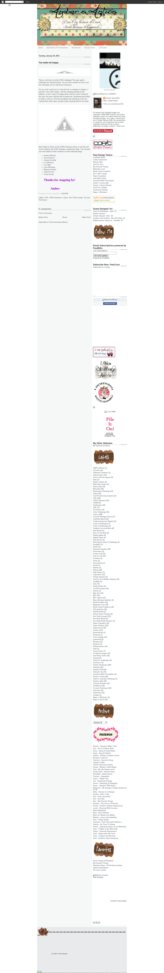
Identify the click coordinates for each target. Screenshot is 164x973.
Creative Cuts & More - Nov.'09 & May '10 (109, 218)
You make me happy (48, 63)
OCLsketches (98, 609)
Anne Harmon (49, 158)
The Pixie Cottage (100, 188)
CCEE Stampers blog (68, 147)
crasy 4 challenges (100, 524)
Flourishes (97, 551)
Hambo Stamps (99, 213)
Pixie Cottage (98, 637)
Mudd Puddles (99, 602)
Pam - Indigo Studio (101, 820)
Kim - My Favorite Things (103, 801)
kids (94, 584)
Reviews (96, 644)
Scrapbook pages (100, 653)
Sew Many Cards (99, 178)
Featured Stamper (100, 549)
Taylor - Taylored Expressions (105, 831)
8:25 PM (65, 194)
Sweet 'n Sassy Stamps (102, 185)
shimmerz (97, 663)
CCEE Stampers (55, 198)
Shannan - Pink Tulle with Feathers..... (108, 822)
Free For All (97, 556)
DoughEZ (96, 544)
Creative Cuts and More (102, 528)
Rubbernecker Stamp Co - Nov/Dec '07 (108, 220)
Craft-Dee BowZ (99, 157)
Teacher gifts (98, 681)
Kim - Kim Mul (98, 799)
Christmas (97, 510)
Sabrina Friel (49, 172)
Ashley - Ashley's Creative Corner (106, 755)
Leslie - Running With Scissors (105, 808)
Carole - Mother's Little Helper (105, 767)
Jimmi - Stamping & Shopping (105, 783)
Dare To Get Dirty (99, 533)
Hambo (96, 568)
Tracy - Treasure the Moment (104, 836)
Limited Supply (99, 588)
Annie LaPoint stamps (102, 477)
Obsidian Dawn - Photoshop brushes (107, 865)
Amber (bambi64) (112, 98)
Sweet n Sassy (99, 676)
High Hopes (97, 572)
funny (95, 561)
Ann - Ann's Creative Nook (103, 749)
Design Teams (89, 48)
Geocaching (97, 563)
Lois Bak (47, 165)
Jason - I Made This (101, 779)
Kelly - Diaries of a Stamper (104, 792)
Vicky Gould (49, 174)
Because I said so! (100, 758)
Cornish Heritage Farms (102, 517)
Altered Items (98, 475)
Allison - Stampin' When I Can (105, 746)
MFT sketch (97, 598)
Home (40, 48)
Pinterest (96, 635)
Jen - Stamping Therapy (102, 781)
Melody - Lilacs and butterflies (105, 817)
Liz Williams (49, 163)
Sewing (96, 658)
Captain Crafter (99, 762)
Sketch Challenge (100, 665)
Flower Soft (97, 554)
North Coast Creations (101, 171)
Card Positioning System (103, 765)
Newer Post (43, 217)
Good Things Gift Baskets (103, 861)
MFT (94, 595)
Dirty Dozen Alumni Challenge (105, 542)
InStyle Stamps (99, 577)
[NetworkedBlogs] (109, 300)
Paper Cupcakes (99, 176)
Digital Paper (98, 537)
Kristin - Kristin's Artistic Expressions (108, 806)
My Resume (76, 48)
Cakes (95, 493)
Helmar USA (98, 162)
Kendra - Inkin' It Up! (101, 794)
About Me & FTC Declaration (57, 48)
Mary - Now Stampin (101, 813)
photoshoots (98, 632)
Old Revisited (98, 612)
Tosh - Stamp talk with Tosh (104, 834)
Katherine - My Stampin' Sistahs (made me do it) (110, 789)
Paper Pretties (98, 625)
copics (65, 198)
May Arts (96, 593)
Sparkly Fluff (98, 669)
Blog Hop (96, 489)
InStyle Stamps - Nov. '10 (103, 216)
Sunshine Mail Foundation (103, 181)
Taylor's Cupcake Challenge (104, 679)
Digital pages (98, 535)
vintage (96, 695)
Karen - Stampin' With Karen (104, 786)
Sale (94, 649)
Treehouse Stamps (100, 190)
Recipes (96, 642)
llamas (95, 591)
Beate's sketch (98, 482)
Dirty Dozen (97, 540)
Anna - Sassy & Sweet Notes (104, 751)
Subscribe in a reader (101, 267)
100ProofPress (99, 468)
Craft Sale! (103, 48)
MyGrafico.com (99, 169)
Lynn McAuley (49, 167)
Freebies (96, 558)
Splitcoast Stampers (64, 85)
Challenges (97, 505)
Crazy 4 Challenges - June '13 (104, 211)
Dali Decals (97, 531)
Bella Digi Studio (99, 484)
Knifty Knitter (98, 586)
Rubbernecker (98, 646)
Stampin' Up (98, 672)
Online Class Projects (101, 614)
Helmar (96, 570)
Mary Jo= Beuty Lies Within (104, 815)
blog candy (97, 487)
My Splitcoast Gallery (101, 446)
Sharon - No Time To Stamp (104, 824)
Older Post (86, 217)
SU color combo (99, 870)
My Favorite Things (100, 167)
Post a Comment (45, 213)
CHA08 (95, 503)
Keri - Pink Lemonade (101, 796)
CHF (94, 507)
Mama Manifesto (99, 810)
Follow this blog (109, 303)
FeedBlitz (106, 258)
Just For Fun (98, 164)
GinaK (95, 565)
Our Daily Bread (99, 619)
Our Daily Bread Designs (102, 621)
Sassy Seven (98, 651)
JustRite (96, 581)
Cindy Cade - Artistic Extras (104, 772)
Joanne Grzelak (50, 160)
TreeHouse (97, 686)
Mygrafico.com (99, 605)
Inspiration (97, 575)
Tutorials (96, 690)
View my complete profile (113, 104)
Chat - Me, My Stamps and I (104, 769)
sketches (96, 667)
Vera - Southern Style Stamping (105, 838)
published (97, 639)
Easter (95, 547)
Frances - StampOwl (101, 776)
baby (95, 480)
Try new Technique (100, 688)
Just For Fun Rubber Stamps (104, 579)
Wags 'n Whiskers (100, 192)
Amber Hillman (50, 155)
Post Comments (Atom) (58, 222)
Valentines (97, 693)
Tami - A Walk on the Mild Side (105, 829)
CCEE (61, 80)
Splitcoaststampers (100, 868)
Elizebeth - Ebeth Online (102, 774)
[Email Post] (68, 194)
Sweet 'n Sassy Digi (101, 183)
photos (96, 630)
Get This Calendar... (110, 90)
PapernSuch (98, 628)
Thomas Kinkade (99, 683)
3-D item (96, 470)
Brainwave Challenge (101, 491)
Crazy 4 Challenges (100, 526)
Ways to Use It (98, 700)
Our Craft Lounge (76, 198)
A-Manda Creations (100, 473)
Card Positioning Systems (103, 496)
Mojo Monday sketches (102, 600)
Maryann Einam (50, 169)
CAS (46, 198)
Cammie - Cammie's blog (103, 760)
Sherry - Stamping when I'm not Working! (109, 827)
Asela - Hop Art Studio (102, 753)
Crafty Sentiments (100, 160)
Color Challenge (99, 512)
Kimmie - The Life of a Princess (105, 803)
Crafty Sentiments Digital (103, 521)
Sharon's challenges (101, 660)
